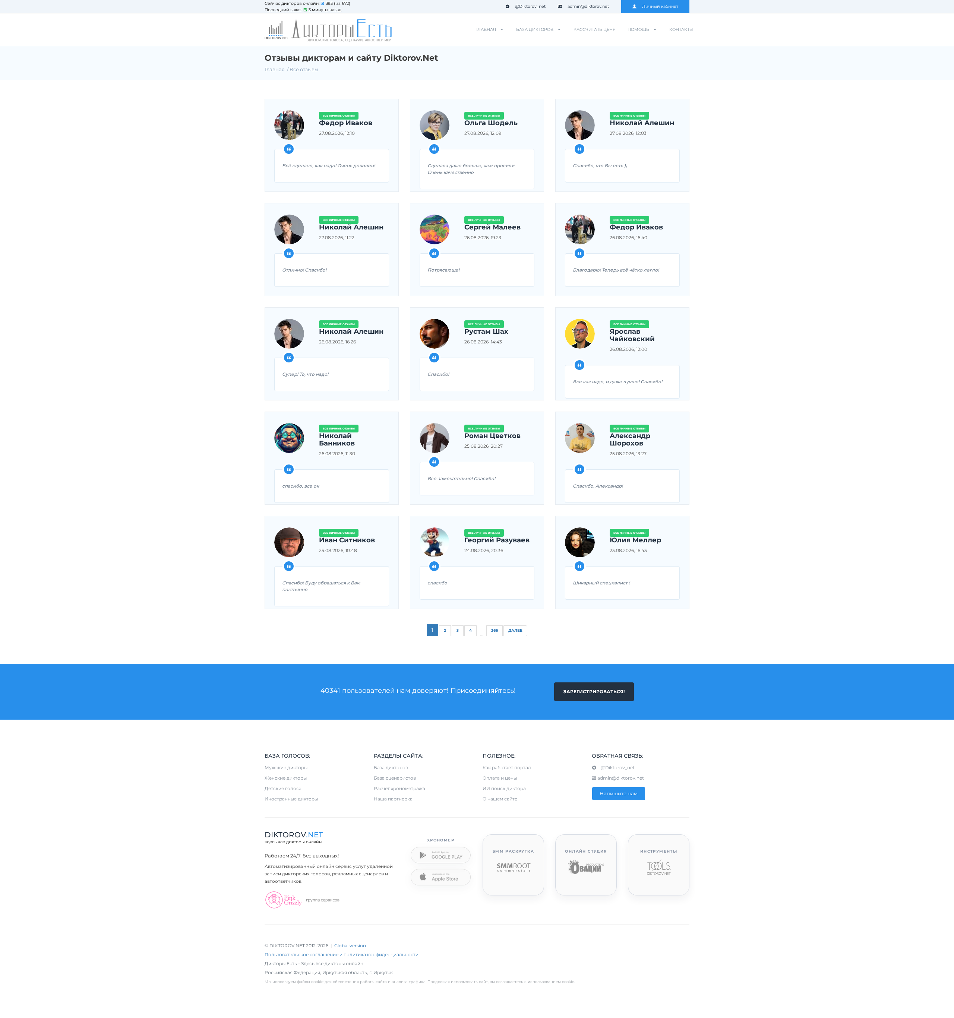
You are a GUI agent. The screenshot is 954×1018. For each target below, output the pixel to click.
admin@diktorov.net (588, 6)
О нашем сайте (500, 799)
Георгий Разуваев (497, 540)
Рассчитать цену (594, 29)
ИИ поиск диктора (504, 788)
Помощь (638, 29)
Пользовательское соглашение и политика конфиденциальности (341, 954)
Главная (486, 29)
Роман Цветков (492, 436)
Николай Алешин (642, 123)
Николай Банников (337, 439)
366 (494, 630)
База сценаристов (395, 778)
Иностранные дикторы (291, 799)
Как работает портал (507, 767)
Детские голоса (283, 788)
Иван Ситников (347, 540)
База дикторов (534, 29)
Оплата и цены (500, 778)
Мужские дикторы (286, 767)
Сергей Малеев (492, 227)
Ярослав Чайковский (632, 335)
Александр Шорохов (630, 439)
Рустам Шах (486, 332)
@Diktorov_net (530, 6)
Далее (515, 630)
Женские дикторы (286, 778)
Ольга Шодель (491, 123)
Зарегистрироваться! (594, 691)
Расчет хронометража (399, 788)
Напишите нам (619, 793)
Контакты (681, 29)
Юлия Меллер (635, 540)
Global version (350, 945)
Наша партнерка (393, 799)
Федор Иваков (345, 123)
